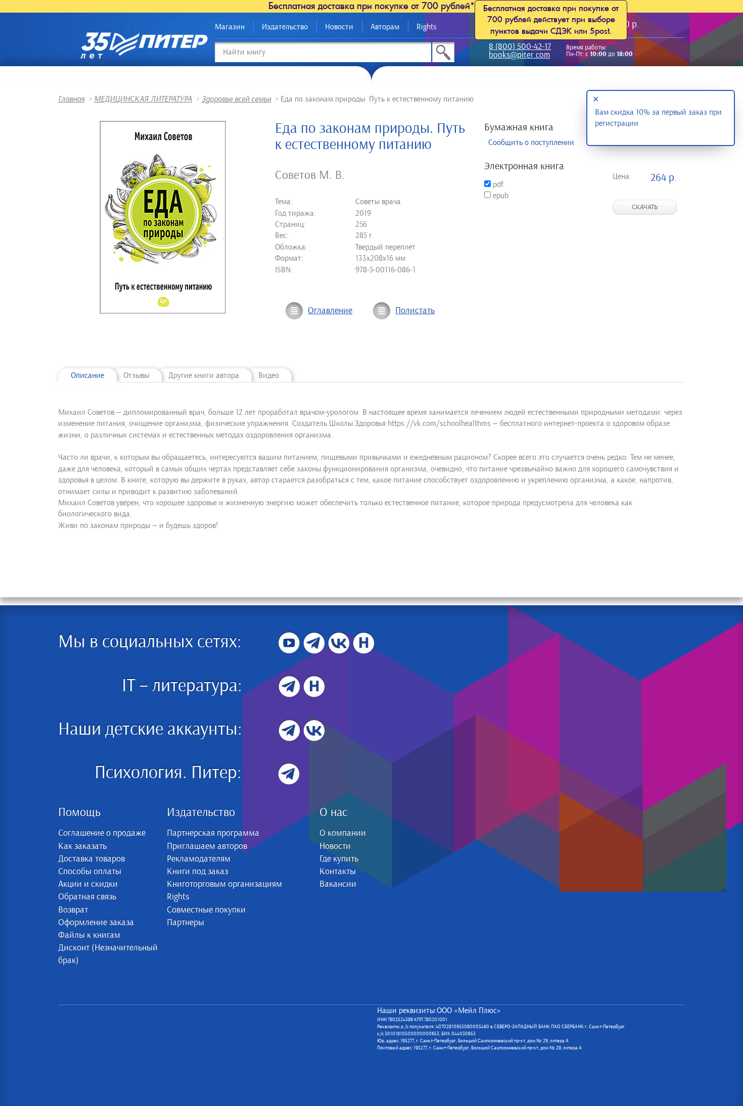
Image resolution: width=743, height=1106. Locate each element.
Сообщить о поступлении (531, 142)
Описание (87, 375)
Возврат (73, 910)
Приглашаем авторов (207, 846)
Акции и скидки (88, 884)
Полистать (415, 311)
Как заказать (82, 846)
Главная (71, 99)
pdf (497, 184)
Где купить (338, 859)
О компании (342, 833)
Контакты (337, 872)
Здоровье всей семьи (236, 99)
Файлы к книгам (89, 935)
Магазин (230, 26)
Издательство (285, 26)
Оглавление (330, 311)
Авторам (384, 26)
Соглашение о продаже (102, 833)
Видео (268, 375)
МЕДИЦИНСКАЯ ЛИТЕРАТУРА (143, 99)
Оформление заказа (96, 923)
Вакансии (337, 884)
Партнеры (185, 923)
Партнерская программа (213, 833)
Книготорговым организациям (224, 884)
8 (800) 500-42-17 (520, 47)
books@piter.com (519, 56)
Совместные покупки (206, 910)
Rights (426, 26)
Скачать (645, 207)
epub (499, 195)
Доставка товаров (91, 859)
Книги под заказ (197, 872)
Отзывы (136, 375)
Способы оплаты (89, 872)
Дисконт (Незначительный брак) (108, 954)
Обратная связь (87, 897)
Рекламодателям (198, 859)
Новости (339, 26)
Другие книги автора (203, 375)
